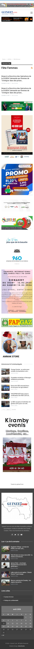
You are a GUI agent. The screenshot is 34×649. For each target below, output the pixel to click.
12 (12, 623)
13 (17, 623)
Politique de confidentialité (11, 600)
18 (8, 626)
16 (30, 623)
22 (26, 626)
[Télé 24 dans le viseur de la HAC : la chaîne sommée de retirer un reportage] (5, 557)
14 (21, 623)
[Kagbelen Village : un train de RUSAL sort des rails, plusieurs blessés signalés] (5, 549)
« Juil (2, 635)
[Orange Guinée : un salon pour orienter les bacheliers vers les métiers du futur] (5, 372)
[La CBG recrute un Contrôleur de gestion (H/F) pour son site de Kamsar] (5, 404)
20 (17, 626)
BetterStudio (21, 646)
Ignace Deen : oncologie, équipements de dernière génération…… (18, 564)
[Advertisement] (17, 40)
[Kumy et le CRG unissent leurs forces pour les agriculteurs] (5, 388)
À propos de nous (9, 597)
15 (26, 623)
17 (3, 626)
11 (8, 623)
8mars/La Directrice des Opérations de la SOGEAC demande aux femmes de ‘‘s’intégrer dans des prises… (16, 78)
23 (30, 626)
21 (21, 626)
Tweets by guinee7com (17, 484)
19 (12, 626)
